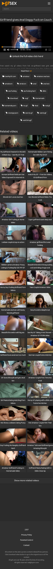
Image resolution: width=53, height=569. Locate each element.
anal (34, 83)
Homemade (39, 98)
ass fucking (12, 91)
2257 (26, 529)
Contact (26, 545)
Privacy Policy (26, 534)
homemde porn (10, 105)
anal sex (46, 83)
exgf (26, 98)
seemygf (42, 113)
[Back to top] (49, 564)
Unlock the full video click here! (27, 56)
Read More (25, 71)
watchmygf (27, 120)
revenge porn (13, 113)
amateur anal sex (43, 76)
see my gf (29, 113)
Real (36, 105)
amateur (26, 76)
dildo (44, 91)
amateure (8, 83)
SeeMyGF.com (10, 76)
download (14, 98)
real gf (47, 105)
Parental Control (26, 540)
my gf (25, 105)
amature (22, 83)
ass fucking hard (29, 91)
